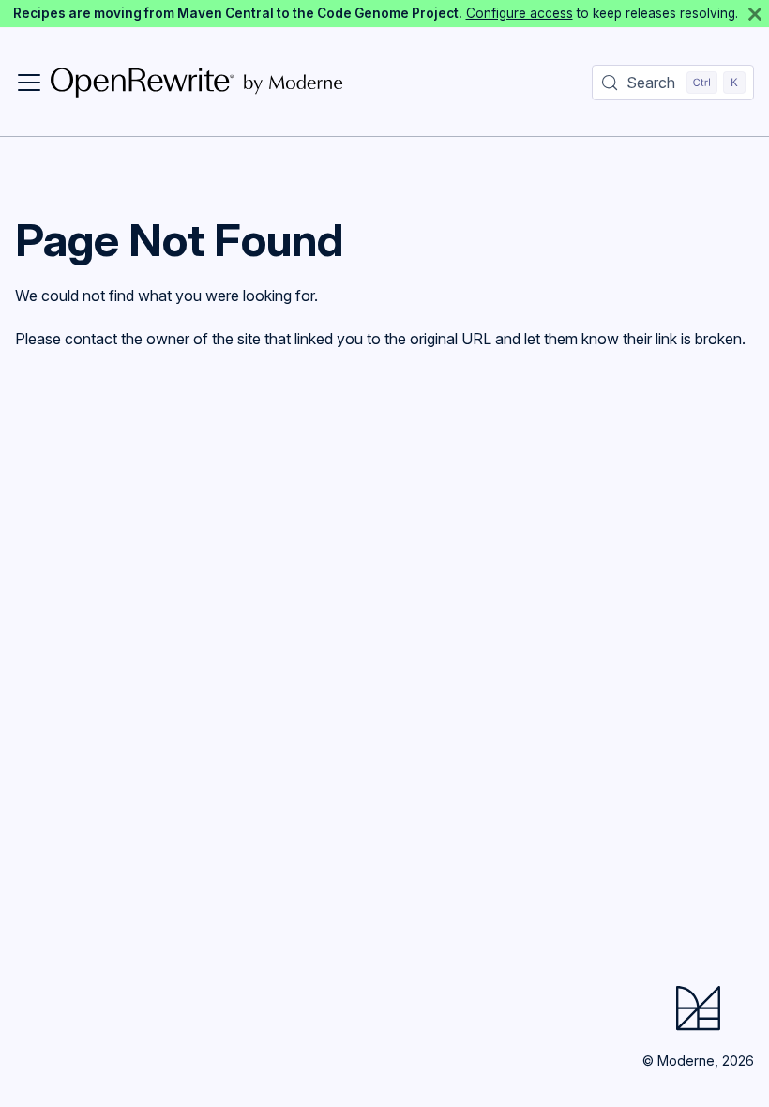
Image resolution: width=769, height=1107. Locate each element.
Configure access (519, 13)
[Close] (755, 13)
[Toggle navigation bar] (29, 82)
